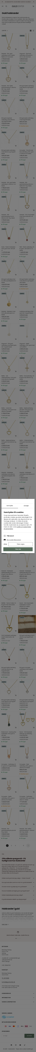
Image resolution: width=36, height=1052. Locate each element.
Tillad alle (18, 549)
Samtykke (10, 506)
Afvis (5, 544)
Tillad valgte (20, 544)
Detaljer (26, 506)
